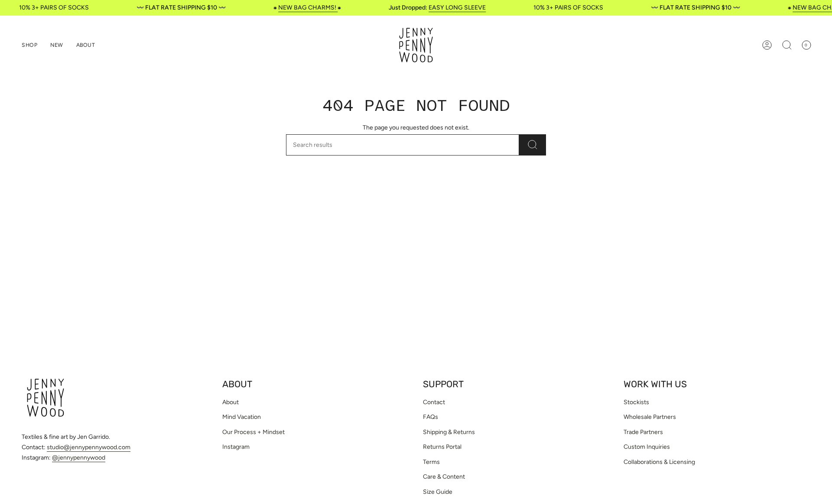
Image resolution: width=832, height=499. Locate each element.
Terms (431, 462)
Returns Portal (442, 446)
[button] (29, 45)
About (230, 402)
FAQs (430, 417)
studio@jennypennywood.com (88, 447)
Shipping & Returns (449, 432)
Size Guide (437, 492)
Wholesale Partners (650, 417)
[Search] (532, 145)
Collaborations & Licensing (659, 462)
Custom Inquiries (647, 446)
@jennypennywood (78, 457)
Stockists (636, 402)
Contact (434, 402)
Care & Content (444, 476)
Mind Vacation (241, 417)
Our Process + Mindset (253, 432)
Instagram (236, 446)
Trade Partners (643, 432)
